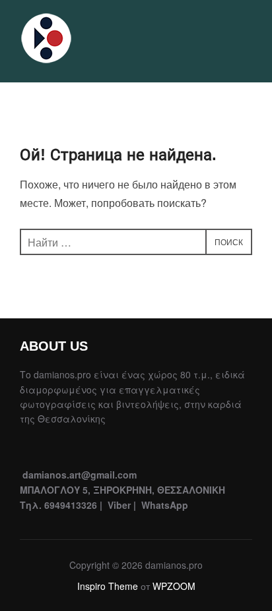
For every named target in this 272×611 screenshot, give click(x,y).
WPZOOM (174, 586)
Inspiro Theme (107, 586)
